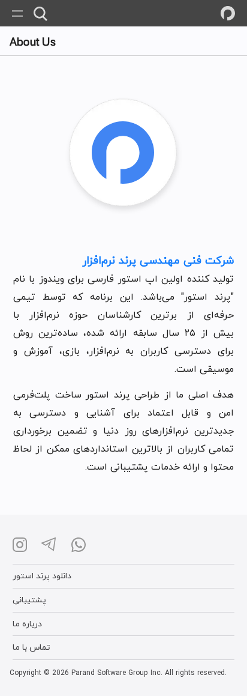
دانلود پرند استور (42, 575)
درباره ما (27, 623)
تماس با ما (31, 647)
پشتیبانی (29, 599)
